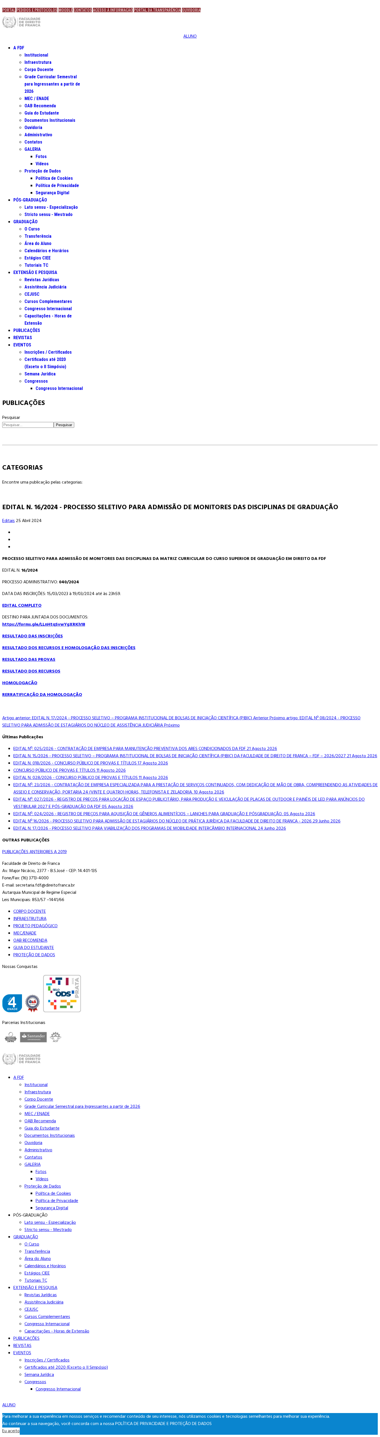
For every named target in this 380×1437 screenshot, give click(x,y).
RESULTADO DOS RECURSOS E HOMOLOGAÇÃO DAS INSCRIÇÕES (68, 648)
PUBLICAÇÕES (26, 330)
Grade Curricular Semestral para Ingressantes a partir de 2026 (52, 84)
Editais (8, 521)
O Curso (32, 229)
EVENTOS (22, 345)
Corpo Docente (38, 69)
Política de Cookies (54, 178)
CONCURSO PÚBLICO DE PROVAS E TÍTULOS (69, 770)
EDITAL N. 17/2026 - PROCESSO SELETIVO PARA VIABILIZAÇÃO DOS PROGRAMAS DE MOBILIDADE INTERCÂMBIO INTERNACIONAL (149, 828)
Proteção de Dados (42, 171)
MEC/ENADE (24, 933)
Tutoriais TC (36, 265)
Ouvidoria (33, 127)
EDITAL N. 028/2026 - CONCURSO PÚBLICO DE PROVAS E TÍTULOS (90, 777)
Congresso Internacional (48, 308)
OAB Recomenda (40, 105)
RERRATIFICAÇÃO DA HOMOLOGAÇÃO (42, 694)
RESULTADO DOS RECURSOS (31, 671)
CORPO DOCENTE (29, 911)
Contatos (33, 142)
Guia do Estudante (41, 113)
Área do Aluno (37, 243)
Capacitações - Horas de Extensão (56, 1331)
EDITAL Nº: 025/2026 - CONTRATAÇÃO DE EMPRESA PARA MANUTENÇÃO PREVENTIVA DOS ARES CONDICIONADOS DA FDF (145, 749)
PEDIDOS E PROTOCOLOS (36, 10)
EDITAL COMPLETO (21, 605)
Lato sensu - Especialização (51, 207)
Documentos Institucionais (49, 120)
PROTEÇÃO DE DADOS (34, 955)
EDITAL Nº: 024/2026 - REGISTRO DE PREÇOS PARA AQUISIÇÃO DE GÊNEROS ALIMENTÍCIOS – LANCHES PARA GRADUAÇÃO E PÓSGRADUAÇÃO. (164, 814)
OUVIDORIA (191, 10)
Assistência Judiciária (45, 287)
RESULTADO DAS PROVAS (28, 659)
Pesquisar (11, 417)
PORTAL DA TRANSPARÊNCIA (157, 10)
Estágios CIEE (37, 258)
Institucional (36, 55)
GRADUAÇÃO (25, 221)
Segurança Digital (52, 192)
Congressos (36, 381)
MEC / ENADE (36, 98)
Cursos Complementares (48, 301)
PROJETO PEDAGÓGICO (35, 926)
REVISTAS (22, 337)
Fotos (41, 156)
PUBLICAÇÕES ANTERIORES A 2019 (34, 852)
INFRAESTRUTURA (29, 919)
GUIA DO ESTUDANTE (33, 947)
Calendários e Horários (46, 250)
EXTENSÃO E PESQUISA (35, 272)
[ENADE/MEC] (12, 1004)
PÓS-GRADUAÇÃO (30, 200)
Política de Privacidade (57, 185)
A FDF (18, 47)
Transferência (37, 236)
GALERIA (32, 149)
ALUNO (190, 36)
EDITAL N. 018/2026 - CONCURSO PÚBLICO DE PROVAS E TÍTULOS (90, 763)
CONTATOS (83, 10)
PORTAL (8, 10)
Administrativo (38, 134)
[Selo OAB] (32, 1005)
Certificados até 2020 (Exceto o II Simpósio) (66, 1367)
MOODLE (65, 10)
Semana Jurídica (40, 374)
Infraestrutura (37, 62)
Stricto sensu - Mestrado (48, 214)
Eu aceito (11, 1431)
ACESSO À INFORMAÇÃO (113, 10)
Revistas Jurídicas (41, 279)
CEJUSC (32, 294)
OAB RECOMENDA (30, 940)
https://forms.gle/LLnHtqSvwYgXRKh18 (43, 624)
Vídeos (42, 163)
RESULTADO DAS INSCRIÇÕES (32, 636)
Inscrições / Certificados (48, 352)
